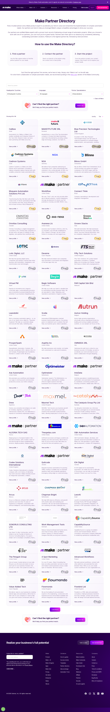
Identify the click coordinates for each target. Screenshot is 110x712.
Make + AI (48, 660)
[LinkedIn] (98, 693)
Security (78, 681)
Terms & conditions (97, 669)
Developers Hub (80, 666)
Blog (77, 669)
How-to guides (64, 657)
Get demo (48, 675)
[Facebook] (86, 693)
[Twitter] (94, 693)
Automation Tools (65, 672)
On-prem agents (80, 684)
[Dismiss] (107, 2)
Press (93, 666)
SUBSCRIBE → (11, 669)
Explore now (77, 2)
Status (47, 681)
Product (48, 657)
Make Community (80, 660)
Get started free (102, 7)
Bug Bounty (95, 678)
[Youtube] (102, 693)
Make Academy (80, 657)
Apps (47, 666)
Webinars (78, 672)
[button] (101, 116)
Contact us (94, 663)
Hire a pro (74, 74)
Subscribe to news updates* (15, 653)
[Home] (6, 7)
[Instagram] (90, 693)
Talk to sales (84, 7)
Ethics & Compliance (97, 681)
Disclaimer (94, 675)
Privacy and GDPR (96, 672)
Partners (78, 678)
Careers (94, 660)
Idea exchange (64, 669)
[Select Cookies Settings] (3, 709)
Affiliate (78, 675)
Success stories (64, 660)
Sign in (92, 7)
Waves (47, 684)
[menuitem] (21, 8)
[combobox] (7, 94)
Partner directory (64, 666)
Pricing (75, 7)
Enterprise (48, 678)
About (93, 657)
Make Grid (48, 669)
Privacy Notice (28, 665)
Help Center (79, 663)
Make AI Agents (50, 663)
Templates (63, 663)
